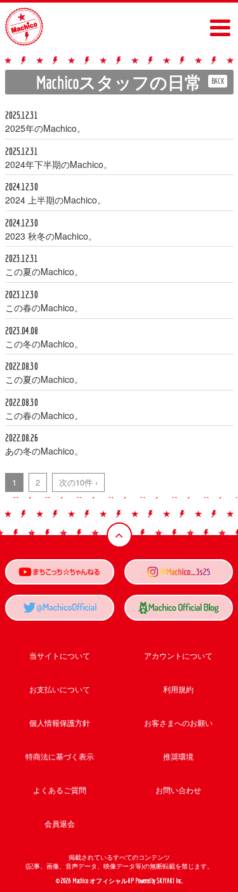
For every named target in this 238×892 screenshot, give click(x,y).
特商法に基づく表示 (59, 756)
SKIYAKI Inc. (170, 880)
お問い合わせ (178, 789)
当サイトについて (59, 655)
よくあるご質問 (59, 789)
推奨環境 (178, 756)
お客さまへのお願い (178, 722)
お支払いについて (59, 688)
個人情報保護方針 (59, 722)
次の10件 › (78, 482)
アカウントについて (178, 655)
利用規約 (178, 688)
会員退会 (59, 823)
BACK (217, 81)
